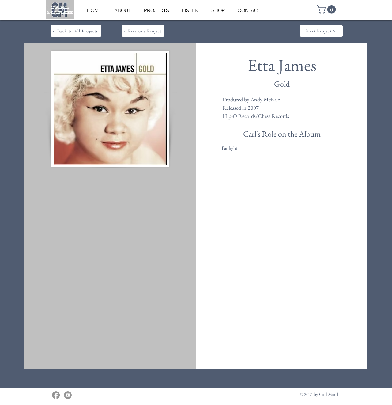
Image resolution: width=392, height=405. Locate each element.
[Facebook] (56, 395)
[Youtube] (68, 395)
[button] (327, 9)
